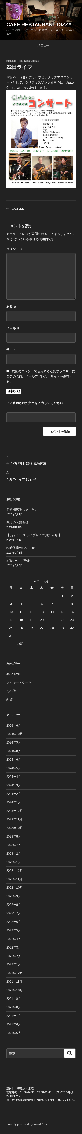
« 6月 (20, 643)
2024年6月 (13, 759)
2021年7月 (13, 1015)
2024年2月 (13, 794)
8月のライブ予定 (18, 561)
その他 (11, 691)
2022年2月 (13, 956)
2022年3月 (13, 947)
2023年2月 (13, 853)
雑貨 (9, 699)
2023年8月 (13, 836)
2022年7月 (13, 913)
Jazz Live (18, 209)
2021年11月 (14, 981)
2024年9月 (13, 742)
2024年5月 (13, 768)
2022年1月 (13, 964)
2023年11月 (14, 819)
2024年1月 (13, 802)
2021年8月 (13, 1007)
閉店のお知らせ (17, 522)
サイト (11, 349)
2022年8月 (13, 904)
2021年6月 (13, 1024)
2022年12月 (14, 870)
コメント (14, 249)
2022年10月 (14, 887)
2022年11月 (14, 879)
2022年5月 (13, 930)
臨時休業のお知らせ (20, 548)
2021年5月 (13, 1033)
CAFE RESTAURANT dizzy (39, 24)
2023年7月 (13, 845)
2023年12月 (14, 810)
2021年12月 (14, 973)
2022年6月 (13, 922)
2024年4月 (13, 776)
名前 (11, 307)
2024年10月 (14, 734)
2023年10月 (14, 828)
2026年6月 (13, 725)
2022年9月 (13, 896)
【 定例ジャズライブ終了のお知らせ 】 (34, 535)
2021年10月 (14, 990)
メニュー (43, 45)
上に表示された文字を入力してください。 (36, 403)
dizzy (35, 61)
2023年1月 (13, 862)
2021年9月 (13, 998)
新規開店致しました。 (22, 509)
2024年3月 (13, 785)
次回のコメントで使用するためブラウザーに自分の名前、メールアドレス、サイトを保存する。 (40, 376)
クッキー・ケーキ (19, 682)
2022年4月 (13, 939)
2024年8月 (13, 751)
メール (13, 328)
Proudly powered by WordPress (27, 1124)
